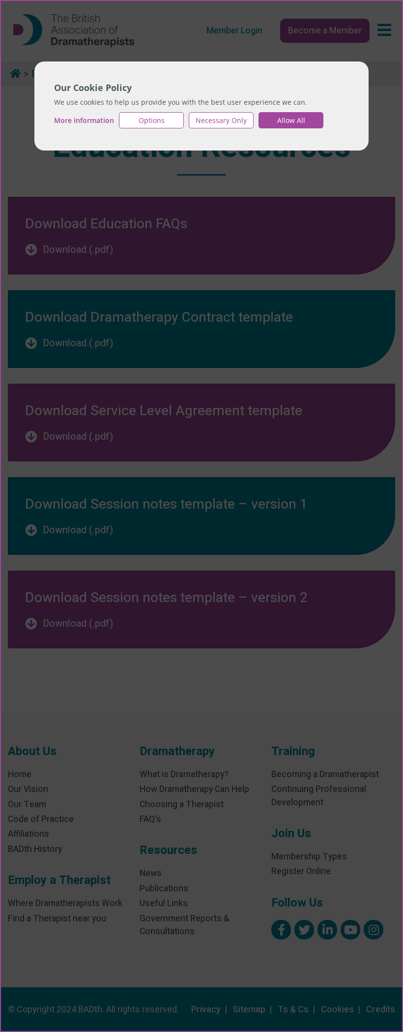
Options (152, 120)
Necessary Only (221, 120)
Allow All (291, 120)
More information (84, 120)
